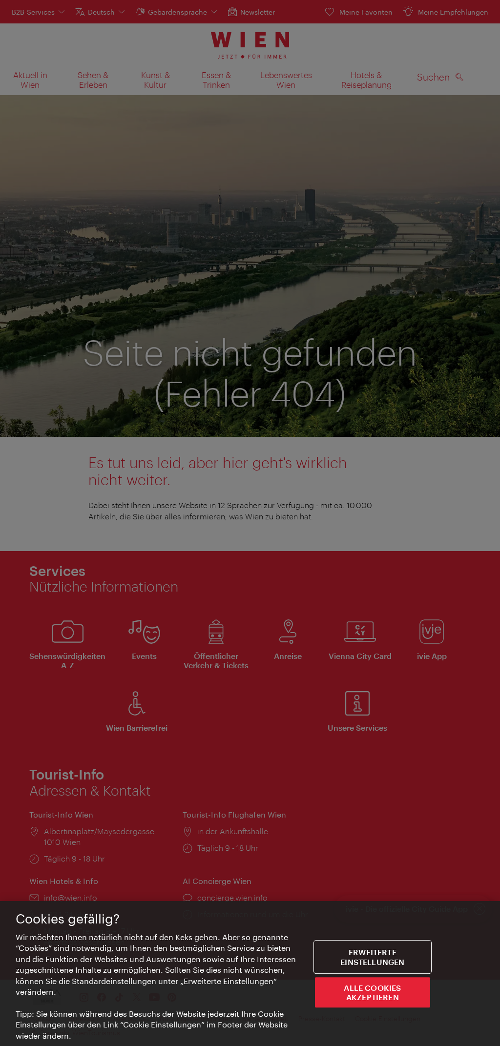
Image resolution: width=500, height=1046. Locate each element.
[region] (250, 973)
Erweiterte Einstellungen (372, 957)
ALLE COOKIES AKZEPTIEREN (372, 992)
